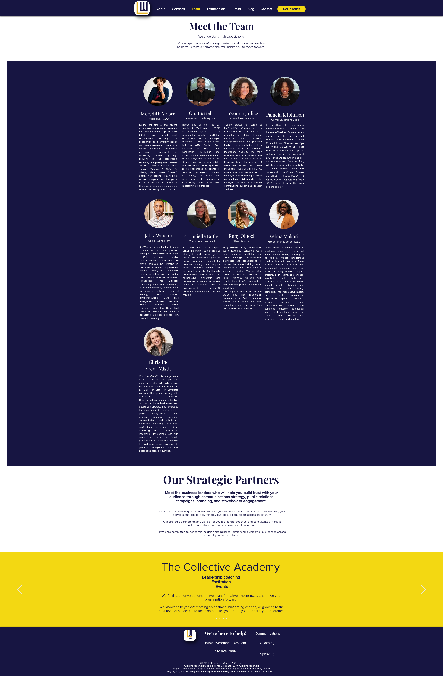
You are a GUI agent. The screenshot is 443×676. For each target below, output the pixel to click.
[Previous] (19, 589)
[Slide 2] (219, 618)
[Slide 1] (216, 618)
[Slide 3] (223, 618)
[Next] (423, 589)
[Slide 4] (226, 618)
